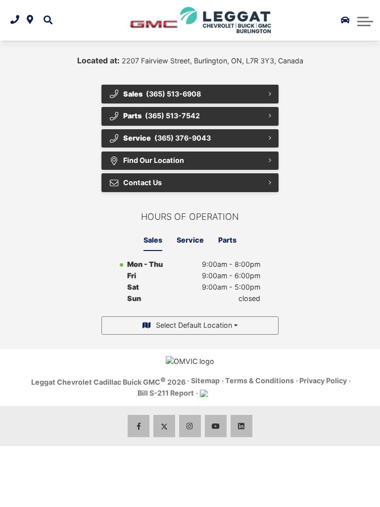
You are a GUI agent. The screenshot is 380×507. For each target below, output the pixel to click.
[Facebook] (139, 426)
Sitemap (205, 380)
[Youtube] (216, 426)
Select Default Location (194, 325)
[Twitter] (164, 426)
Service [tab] (190, 240)
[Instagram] (190, 426)
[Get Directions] (30, 20)
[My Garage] (345, 20)
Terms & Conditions (259, 380)
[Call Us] (15, 20)
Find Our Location (153, 160)
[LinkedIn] (242, 426)
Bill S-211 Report (166, 393)
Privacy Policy (323, 380)
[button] (48, 20)
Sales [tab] (152, 240)
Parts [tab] (227, 240)
